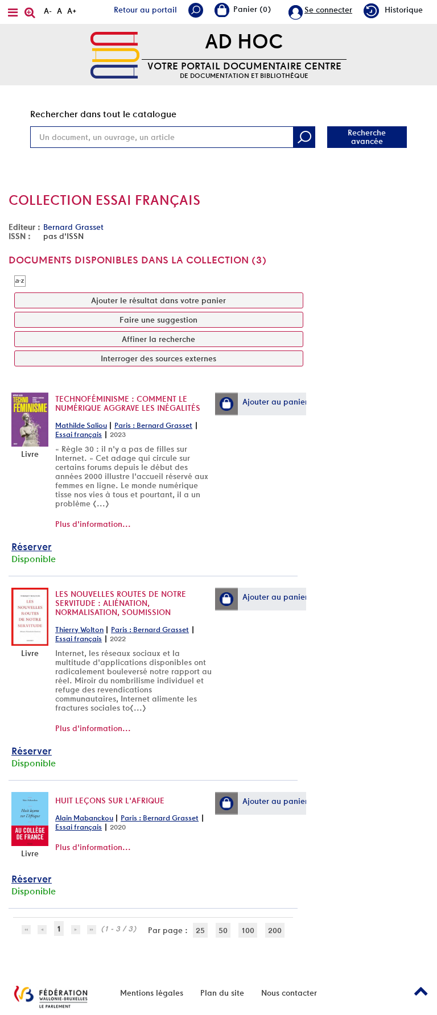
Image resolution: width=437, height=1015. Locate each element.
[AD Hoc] (114, 54)
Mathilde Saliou (81, 425)
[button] (226, 404)
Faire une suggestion (158, 319)
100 (247, 930)
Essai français (78, 434)
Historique (404, 9)
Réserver (31, 546)
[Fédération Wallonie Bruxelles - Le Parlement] (51, 997)
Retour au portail (145, 9)
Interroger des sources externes (158, 358)
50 (223, 930)
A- (48, 10)
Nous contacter (289, 992)
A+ (72, 10)
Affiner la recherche (158, 339)
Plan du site (222, 992)
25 (200, 930)
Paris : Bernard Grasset (153, 425)
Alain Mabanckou (84, 818)
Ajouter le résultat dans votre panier (158, 300)
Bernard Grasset (73, 227)
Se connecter (328, 9)
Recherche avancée (367, 137)
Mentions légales (151, 992)
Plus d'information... (93, 524)
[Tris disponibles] (20, 280)
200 (275, 930)
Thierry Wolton (79, 629)
